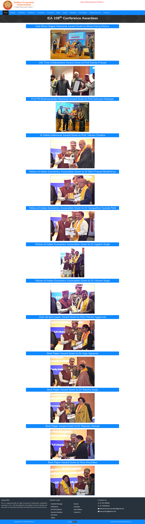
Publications (31, 12)
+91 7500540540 (104, 506)
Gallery (58, 12)
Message (12, 12)
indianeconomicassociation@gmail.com (112, 508)
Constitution (21, 12)
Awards (65, 12)
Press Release (83, 12)
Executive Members (57, 512)
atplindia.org (128, 521)
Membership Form (95, 12)
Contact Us (106, 12)
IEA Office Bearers (56, 509)
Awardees (73, 12)
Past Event (50, 12)
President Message (56, 504)
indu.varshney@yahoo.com (108, 511)
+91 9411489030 (104, 503)
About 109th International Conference (91, 2)
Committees (41, 12)
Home (5, 12)
